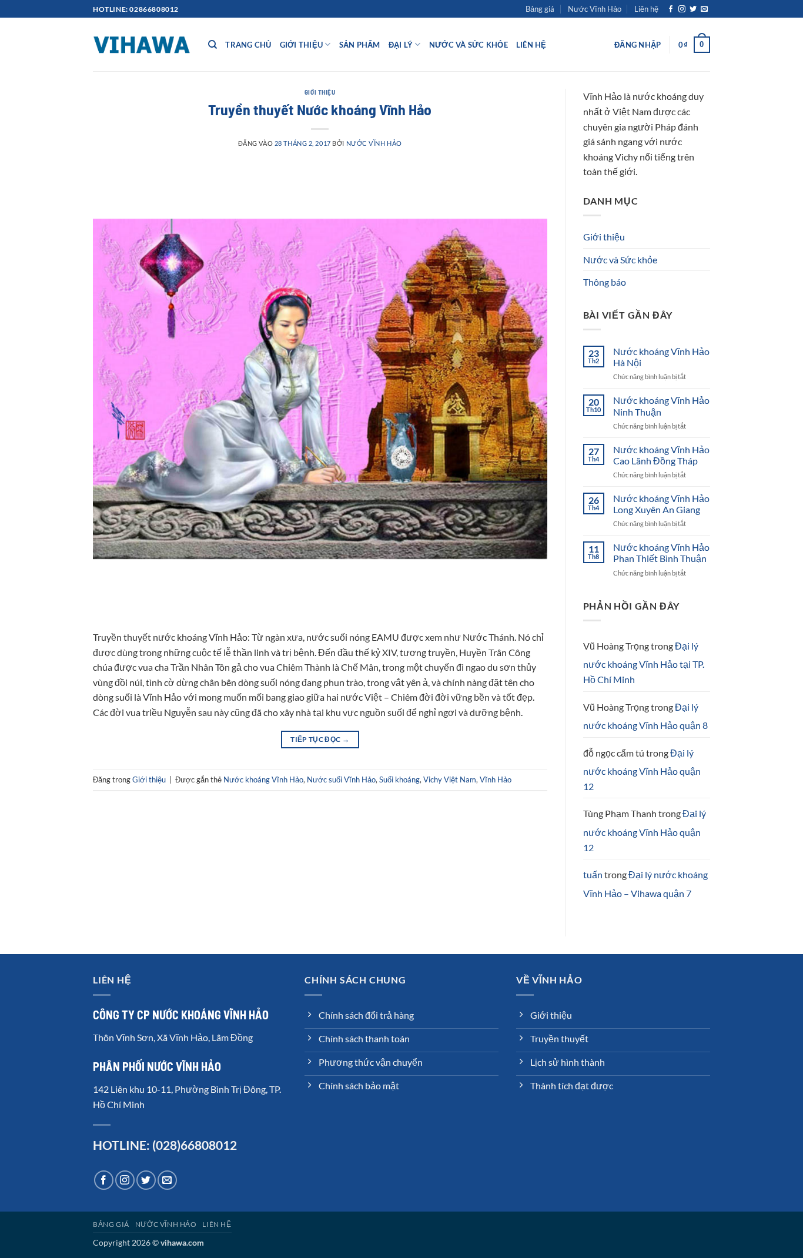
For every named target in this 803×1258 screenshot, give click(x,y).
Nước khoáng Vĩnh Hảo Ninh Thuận (661, 405)
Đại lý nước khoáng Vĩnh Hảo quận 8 (645, 716)
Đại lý (401, 44)
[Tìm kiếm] (212, 45)
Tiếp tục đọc (319, 739)
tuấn (593, 874)
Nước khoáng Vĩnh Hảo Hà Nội (661, 357)
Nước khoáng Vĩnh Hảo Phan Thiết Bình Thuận (661, 552)
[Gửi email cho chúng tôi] (704, 9)
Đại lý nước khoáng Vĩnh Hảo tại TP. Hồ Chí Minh (643, 662)
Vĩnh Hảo (495, 779)
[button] (637, 44)
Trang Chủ (248, 44)
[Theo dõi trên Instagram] (681, 9)
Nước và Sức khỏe (468, 44)
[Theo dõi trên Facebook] (670, 9)
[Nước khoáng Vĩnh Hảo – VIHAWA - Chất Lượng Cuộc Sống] (141, 44)
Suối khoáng (399, 779)
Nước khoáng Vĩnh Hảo (263, 779)
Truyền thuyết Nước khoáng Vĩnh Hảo (319, 109)
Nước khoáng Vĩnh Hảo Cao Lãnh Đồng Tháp (661, 455)
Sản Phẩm (359, 44)
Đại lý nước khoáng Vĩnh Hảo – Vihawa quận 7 (645, 884)
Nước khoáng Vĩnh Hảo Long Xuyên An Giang (661, 504)
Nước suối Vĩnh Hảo (341, 779)
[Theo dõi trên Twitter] (693, 9)
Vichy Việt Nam (449, 779)
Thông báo (604, 281)
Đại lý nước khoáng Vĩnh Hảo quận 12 (642, 769)
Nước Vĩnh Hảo (594, 9)
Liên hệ (646, 9)
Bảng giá (540, 9)
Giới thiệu (301, 44)
